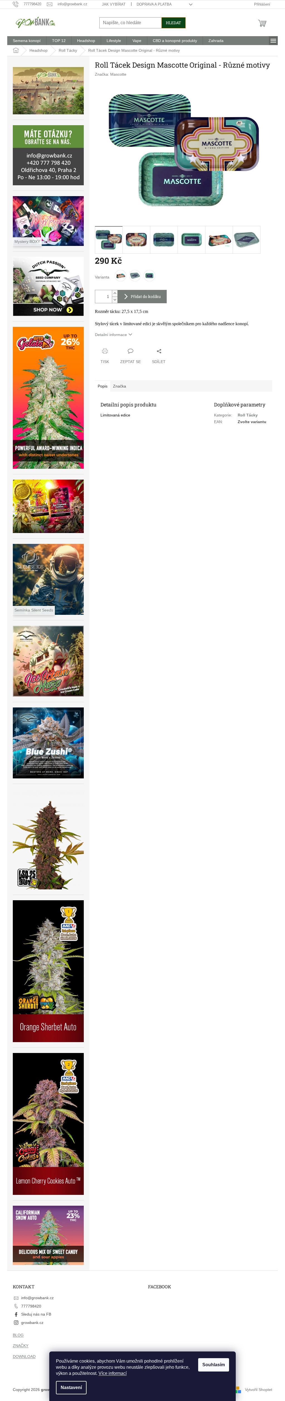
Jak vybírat (114, 4)
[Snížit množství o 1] (114, 300)
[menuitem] (26, 40)
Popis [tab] (102, 386)
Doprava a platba (154, 4)
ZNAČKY (20, 1345)
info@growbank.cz (37, 1298)
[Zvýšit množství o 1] (114, 293)
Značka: (110, 74)
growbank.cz (32, 1322)
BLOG (18, 1335)
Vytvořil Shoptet (258, 1389)
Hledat (173, 22)
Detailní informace (111, 334)
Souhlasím (213, 1364)
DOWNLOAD (24, 1356)
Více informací (113, 1373)
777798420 (31, 1306)
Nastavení (71, 1387)
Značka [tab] (119, 386)
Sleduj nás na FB (36, 1314)
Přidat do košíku (146, 296)
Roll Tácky (248, 415)
